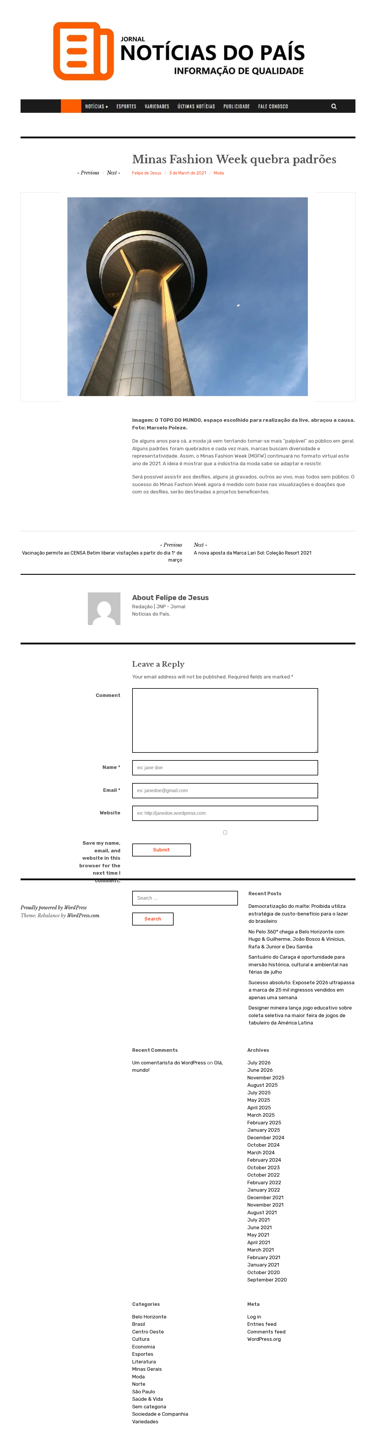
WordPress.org (264, 1339)
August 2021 (262, 1212)
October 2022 (263, 1175)
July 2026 (259, 1063)
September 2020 (267, 1280)
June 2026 (260, 1070)
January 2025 (263, 1130)
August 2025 (262, 1085)
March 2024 (261, 1152)
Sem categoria (149, 1407)
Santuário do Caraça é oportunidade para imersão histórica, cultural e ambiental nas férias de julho (298, 964)
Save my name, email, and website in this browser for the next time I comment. (99, 861)
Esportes (142, 1354)
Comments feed (266, 1332)
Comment (108, 695)
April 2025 (259, 1108)
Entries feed (261, 1324)
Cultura (141, 1339)
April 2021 (258, 1242)
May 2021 (258, 1235)
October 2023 (263, 1167)
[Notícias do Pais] (188, 59)
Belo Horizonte (149, 1317)
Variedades (145, 1421)
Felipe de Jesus (146, 173)
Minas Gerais (147, 1369)
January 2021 (263, 1265)
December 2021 (265, 1197)
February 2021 (263, 1257)
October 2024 (263, 1145)
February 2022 (264, 1182)
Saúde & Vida (147, 1399)
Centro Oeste (148, 1332)
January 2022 (263, 1190)
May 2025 (258, 1100)
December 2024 (265, 1137)
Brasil (138, 1324)
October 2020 (263, 1272)
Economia (143, 1347)
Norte (138, 1384)
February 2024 (264, 1160)
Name (111, 767)
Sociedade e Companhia (160, 1414)
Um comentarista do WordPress (169, 1063)
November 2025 (265, 1078)
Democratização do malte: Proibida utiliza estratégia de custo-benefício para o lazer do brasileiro (298, 913)
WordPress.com (83, 915)
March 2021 (260, 1250)
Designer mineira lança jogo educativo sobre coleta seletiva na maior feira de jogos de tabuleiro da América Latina (300, 1015)
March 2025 (261, 1115)
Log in (254, 1317)
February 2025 (264, 1122)
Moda (219, 173)
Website (110, 813)
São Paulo (143, 1392)
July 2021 (258, 1220)
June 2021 (259, 1227)
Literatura (144, 1362)
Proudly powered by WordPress (54, 908)
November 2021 (265, 1205)
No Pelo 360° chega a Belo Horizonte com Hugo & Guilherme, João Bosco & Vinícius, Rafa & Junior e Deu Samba (297, 939)
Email (111, 790)
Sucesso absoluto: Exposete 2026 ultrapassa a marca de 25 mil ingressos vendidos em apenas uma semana (302, 990)
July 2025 (259, 1093)
